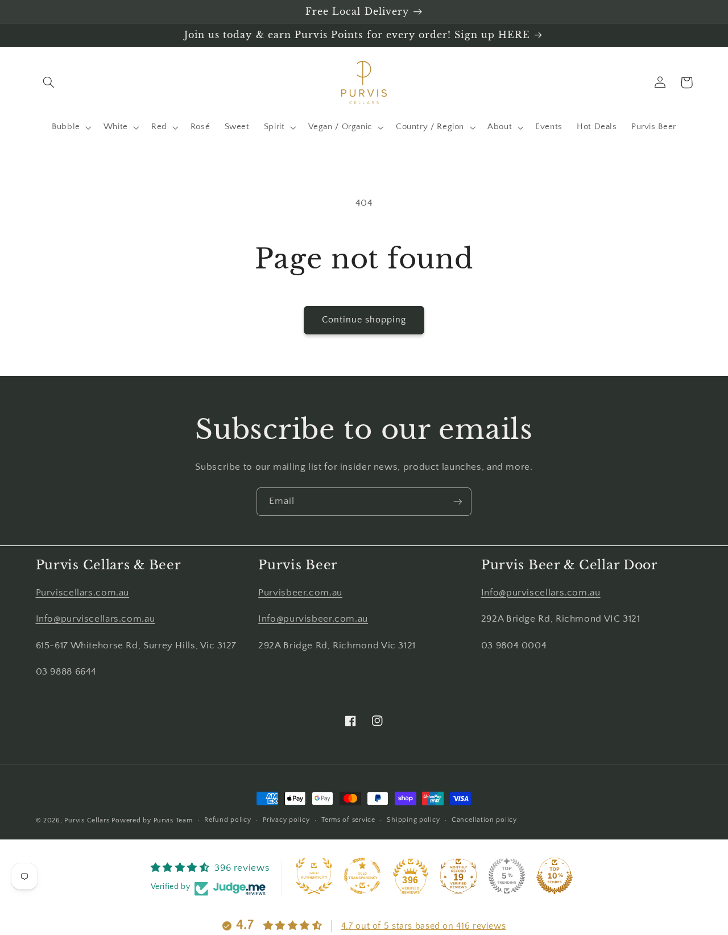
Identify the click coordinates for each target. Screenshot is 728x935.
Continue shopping (364, 320)
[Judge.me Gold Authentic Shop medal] (314, 876)
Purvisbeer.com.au (300, 593)
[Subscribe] (458, 501)
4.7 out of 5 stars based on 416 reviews (423, 926)
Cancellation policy (484, 820)
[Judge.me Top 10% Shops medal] (554, 876)
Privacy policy (286, 820)
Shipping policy (413, 820)
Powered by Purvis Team (151, 820)
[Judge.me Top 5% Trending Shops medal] (507, 876)
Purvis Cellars (86, 820)
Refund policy (227, 820)
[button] (49, 82)
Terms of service (348, 820)
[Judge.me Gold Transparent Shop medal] (362, 876)
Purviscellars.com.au (83, 593)
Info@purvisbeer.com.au (313, 619)
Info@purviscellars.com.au (95, 619)
